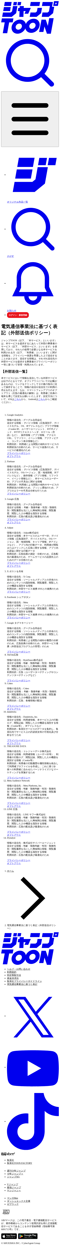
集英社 (10, 1160)
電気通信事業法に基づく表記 (22, 984)
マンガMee (12, 1198)
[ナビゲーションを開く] (30, 119)
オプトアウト (14, 456)
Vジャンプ (12, 1184)
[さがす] (30, 62)
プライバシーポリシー (18, 453)
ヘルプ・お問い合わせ (18, 969)
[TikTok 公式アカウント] (33, 1121)
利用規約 (11, 972)
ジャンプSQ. (13, 1177)
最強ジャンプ (14, 1187)
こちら (17, 399)
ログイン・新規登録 (18, 315)
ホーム (10, 871)
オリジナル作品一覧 (17, 202)
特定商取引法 (14, 975)
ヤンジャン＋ (14, 1190)
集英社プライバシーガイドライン (24, 981)
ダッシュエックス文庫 (18, 1201)
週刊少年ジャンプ (16, 1170)
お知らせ (11, 310)
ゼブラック (13, 1204)
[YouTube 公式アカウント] (33, 1067)
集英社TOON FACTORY (19, 1163)
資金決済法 (13, 978)
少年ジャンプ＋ (15, 1174)
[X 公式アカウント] (33, 1016)
